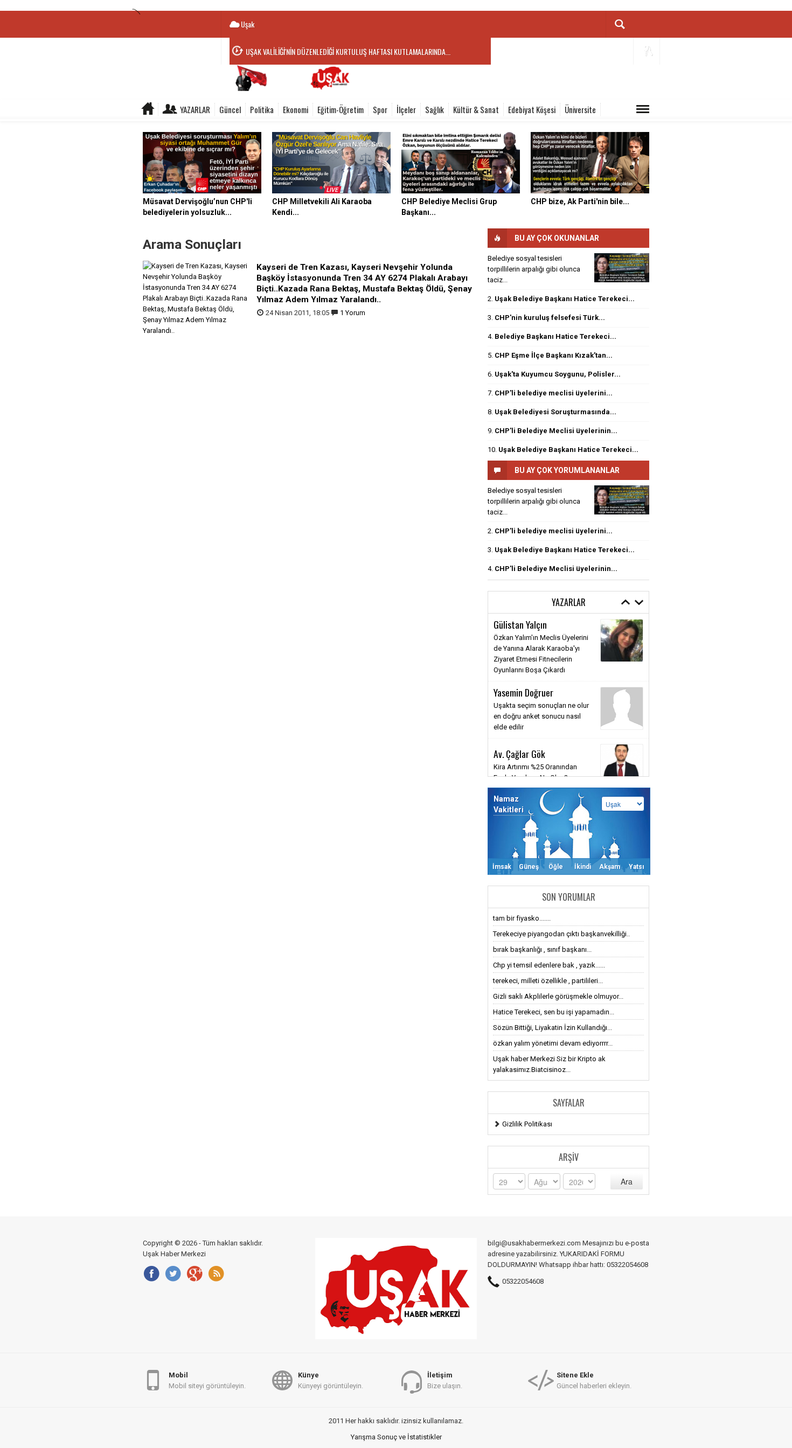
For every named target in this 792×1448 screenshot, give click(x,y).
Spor (380, 109)
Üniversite (580, 109)
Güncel (230, 109)
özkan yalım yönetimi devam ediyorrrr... (553, 1043)
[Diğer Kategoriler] (643, 109)
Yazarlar (195, 109)
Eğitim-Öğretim (340, 109)
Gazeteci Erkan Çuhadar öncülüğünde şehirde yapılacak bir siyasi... (338, 60)
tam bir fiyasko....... (522, 918)
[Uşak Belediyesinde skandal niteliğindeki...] (621, 267)
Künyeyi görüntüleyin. (330, 1380)
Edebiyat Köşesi (531, 109)
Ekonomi (295, 109)
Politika (262, 109)
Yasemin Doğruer (523, 692)
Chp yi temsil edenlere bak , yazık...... (549, 965)
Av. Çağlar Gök (519, 754)
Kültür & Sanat (476, 109)
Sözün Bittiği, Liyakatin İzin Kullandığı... (552, 1028)
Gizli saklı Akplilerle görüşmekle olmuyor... (558, 996)
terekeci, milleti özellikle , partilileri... (548, 981)
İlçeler (406, 109)
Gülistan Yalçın (520, 624)
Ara (627, 1181)
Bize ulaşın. (444, 1380)
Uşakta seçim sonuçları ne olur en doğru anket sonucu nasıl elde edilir (541, 716)
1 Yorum (352, 313)
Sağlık (434, 109)
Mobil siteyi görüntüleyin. (207, 1380)
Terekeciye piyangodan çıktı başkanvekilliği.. (561, 934)
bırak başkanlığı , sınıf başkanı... (542, 949)
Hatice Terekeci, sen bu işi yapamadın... (553, 1012)
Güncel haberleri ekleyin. (594, 1380)
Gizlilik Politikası (527, 1124)
